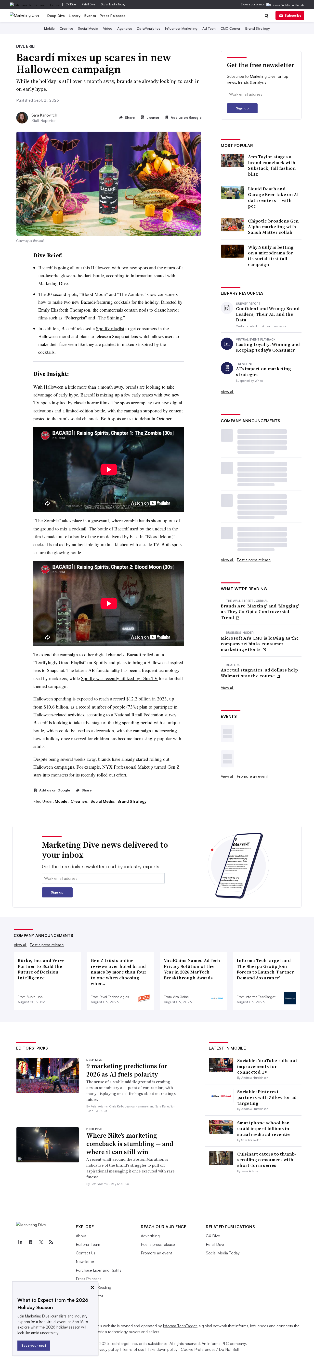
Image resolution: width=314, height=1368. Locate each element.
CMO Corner (230, 28)
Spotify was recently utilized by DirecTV (119, 678)
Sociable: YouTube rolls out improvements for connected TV (267, 1066)
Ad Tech (209, 28)
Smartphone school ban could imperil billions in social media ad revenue (263, 1128)
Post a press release (254, 559)
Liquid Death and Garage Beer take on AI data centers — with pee (273, 197)
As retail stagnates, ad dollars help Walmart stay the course (259, 673)
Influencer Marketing (181, 28)
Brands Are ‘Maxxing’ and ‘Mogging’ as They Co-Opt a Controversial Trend (260, 611)
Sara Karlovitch (44, 115)
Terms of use (133, 1349)
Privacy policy (107, 1349)
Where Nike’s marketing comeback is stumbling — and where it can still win (129, 1144)
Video (107, 28)
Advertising (150, 1235)
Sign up (242, 108)
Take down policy (162, 1349)
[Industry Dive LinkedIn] (20, 1242)
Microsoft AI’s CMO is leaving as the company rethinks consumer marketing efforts (260, 643)
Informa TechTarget (180, 1325)
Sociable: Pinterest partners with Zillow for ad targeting (267, 1097)
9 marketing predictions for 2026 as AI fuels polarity (126, 1070)
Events (90, 15)
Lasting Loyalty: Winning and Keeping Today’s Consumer (268, 347)
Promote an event (252, 776)
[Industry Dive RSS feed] (51, 1242)
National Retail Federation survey (145, 714)
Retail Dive (88, 4)
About (81, 1235)
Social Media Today (113, 4)
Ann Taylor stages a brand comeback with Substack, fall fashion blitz (272, 165)
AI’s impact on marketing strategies (263, 371)
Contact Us (85, 1252)
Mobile (49, 28)
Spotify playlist (110, 328)
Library (75, 15)
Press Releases (113, 15)
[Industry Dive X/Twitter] (41, 1242)
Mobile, (62, 801)
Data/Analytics (148, 28)
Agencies (124, 28)
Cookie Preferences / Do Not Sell (210, 1349)
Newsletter (85, 1261)
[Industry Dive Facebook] (30, 1242)
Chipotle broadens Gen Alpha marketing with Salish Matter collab (273, 226)
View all (227, 391)
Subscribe (293, 15)
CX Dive (71, 4)
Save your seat (33, 1345)
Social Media (88, 28)
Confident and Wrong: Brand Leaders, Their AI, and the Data (268, 314)
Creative (66, 28)
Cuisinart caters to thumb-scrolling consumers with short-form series (266, 1160)
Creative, (80, 801)
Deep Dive (56, 15)
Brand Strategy (257, 28)
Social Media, (104, 801)
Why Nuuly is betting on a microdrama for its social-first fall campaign (271, 255)
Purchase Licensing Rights (98, 1270)
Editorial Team (88, 1244)
